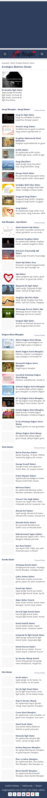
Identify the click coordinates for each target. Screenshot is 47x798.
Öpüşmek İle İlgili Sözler (27, 285)
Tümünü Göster (39, 110)
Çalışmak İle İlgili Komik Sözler (30, 635)
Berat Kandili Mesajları (26, 771)
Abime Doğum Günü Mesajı (28, 340)
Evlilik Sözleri (22, 150)
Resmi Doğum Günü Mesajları (29, 351)
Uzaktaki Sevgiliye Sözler (27, 239)
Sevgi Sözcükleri (23, 161)
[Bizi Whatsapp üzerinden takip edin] (37, 794)
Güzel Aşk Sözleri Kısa (26, 262)
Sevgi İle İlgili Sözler (25, 115)
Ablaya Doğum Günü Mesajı (29, 433)
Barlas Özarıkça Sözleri (26, 452)
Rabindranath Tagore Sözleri (29, 534)
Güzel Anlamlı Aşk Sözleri (27, 227)
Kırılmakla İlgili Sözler (12, 90)
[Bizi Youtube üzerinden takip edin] (28, 794)
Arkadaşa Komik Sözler (26, 565)
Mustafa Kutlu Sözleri (26, 522)
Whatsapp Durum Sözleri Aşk (29, 309)
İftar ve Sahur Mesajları (27, 759)
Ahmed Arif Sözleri (24, 510)
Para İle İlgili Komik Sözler (28, 611)
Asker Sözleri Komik (25, 600)
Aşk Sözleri (21, 274)
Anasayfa (5, 63)
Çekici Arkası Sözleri (25, 576)
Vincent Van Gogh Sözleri (27, 499)
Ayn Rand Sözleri (23, 546)
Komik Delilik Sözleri (25, 623)
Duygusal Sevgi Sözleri (26, 196)
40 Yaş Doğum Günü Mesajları (30, 398)
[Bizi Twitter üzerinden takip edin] (14, 794)
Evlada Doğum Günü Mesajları (30, 410)
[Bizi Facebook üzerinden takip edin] (10, 794)
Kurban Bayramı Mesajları (28, 747)
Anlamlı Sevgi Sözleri (25, 126)
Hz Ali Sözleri (22, 677)
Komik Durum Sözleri (26, 646)
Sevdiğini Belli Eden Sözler (28, 185)
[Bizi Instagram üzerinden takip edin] (19, 794)
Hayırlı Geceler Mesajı (26, 700)
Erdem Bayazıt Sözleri (26, 475)
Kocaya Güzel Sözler (25, 173)
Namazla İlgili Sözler (25, 736)
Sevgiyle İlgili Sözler (25, 321)
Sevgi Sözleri (21, 208)
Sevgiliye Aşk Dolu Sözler (27, 297)
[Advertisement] (23, 24)
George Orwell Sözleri (26, 464)
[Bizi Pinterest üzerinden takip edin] (32, 794)
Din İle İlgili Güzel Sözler (27, 689)
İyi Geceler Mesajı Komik (27, 658)
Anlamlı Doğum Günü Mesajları (30, 386)
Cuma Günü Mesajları (26, 712)
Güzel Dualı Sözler (24, 724)
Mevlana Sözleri (23, 487)
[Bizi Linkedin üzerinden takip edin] (23, 794)
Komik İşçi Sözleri (24, 588)
